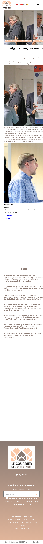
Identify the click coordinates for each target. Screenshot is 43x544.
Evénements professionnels (25, 41)
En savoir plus (25, 281)
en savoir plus (31, 319)
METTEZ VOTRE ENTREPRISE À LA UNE (22, 523)
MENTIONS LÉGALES (22, 528)
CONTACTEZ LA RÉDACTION (22, 517)
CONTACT (22, 525)
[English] (17, 5)
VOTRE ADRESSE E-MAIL (21, 490)
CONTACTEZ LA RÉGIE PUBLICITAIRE (22, 520)
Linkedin (7, 218)
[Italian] (24, 5)
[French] (20, 5)
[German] (22, 5)
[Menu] (38, 3)
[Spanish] (27, 5)
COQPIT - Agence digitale (29, 542)
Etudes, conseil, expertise (11, 41)
